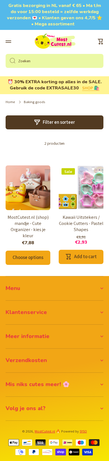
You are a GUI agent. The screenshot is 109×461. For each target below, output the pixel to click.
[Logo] (54, 42)
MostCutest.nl (45, 431)
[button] (100, 41)
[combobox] (54, 61)
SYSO (83, 431)
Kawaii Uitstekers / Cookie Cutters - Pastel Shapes (81, 223)
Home (10, 102)
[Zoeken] (10, 61)
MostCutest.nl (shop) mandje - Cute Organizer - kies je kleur (28, 226)
